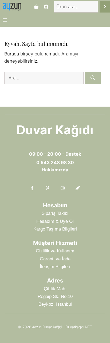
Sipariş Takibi (55, 213)
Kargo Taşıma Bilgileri (55, 229)
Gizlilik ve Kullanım (55, 250)
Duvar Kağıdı (55, 129)
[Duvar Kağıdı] (12, 6)
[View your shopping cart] (36, 6)
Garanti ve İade (55, 258)
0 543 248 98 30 (55, 162)
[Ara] (105, 7)
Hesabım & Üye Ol (55, 221)
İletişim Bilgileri (55, 266)
